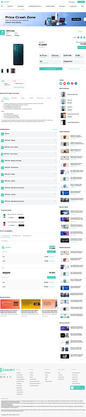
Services (18, 369)
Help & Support (61, 369)
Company (31, 369)
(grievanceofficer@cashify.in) (7, 405)
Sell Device (47, 369)
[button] (81, 2)
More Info (73, 369)
